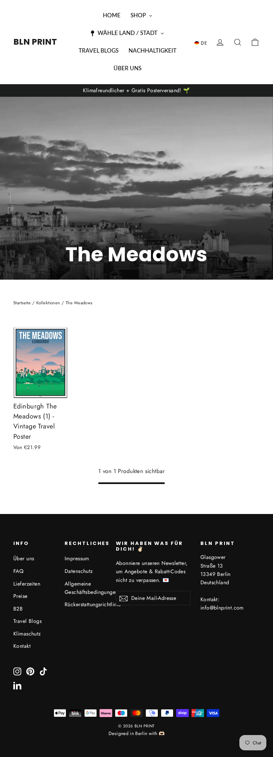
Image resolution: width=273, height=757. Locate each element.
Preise (20, 596)
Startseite (22, 303)
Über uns (23, 558)
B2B (18, 609)
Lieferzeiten (26, 584)
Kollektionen (48, 303)
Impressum (77, 558)
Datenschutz (79, 571)
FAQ (18, 571)
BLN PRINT (35, 42)
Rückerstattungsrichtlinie (85, 604)
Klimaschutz (27, 633)
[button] (202, 43)
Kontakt (22, 646)
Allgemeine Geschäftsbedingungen (85, 588)
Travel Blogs (27, 621)
